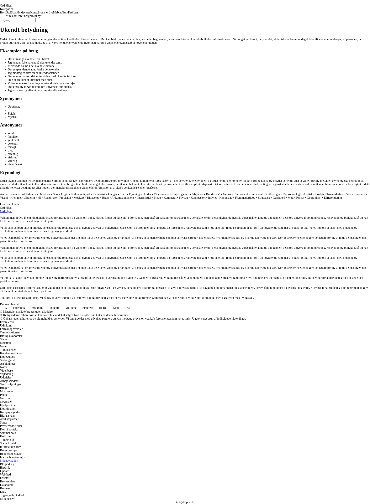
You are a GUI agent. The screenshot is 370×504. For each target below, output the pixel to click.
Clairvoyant (241, 194)
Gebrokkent (314, 197)
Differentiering (333, 197)
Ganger (112, 194)
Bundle (210, 194)
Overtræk (44, 194)
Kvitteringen (273, 194)
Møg (290, 197)
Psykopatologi (292, 194)
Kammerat (170, 197)
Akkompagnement (122, 197)
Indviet (212, 197)
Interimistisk (144, 197)
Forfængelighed (80, 194)
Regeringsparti (180, 194)
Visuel (4, 197)
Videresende (161, 194)
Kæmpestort (198, 197)
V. (219, 194)
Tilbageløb (93, 197)
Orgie (64, 194)
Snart (123, 194)
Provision (65, 197)
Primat (300, 197)
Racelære (359, 194)
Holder (147, 194)
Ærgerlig (29, 197)
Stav (55, 194)
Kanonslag (225, 197)
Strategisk (264, 197)
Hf (39, 197)
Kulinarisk (99, 194)
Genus (227, 194)
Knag (157, 197)
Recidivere (50, 197)
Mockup (79, 197)
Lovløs (319, 194)
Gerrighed (279, 197)
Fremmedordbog (245, 197)
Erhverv (31, 194)
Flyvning (134, 194)
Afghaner (197, 194)
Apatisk (308, 194)
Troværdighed (335, 194)
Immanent (257, 194)
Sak (348, 194)
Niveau (183, 197)
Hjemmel (16, 197)
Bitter (105, 197)
